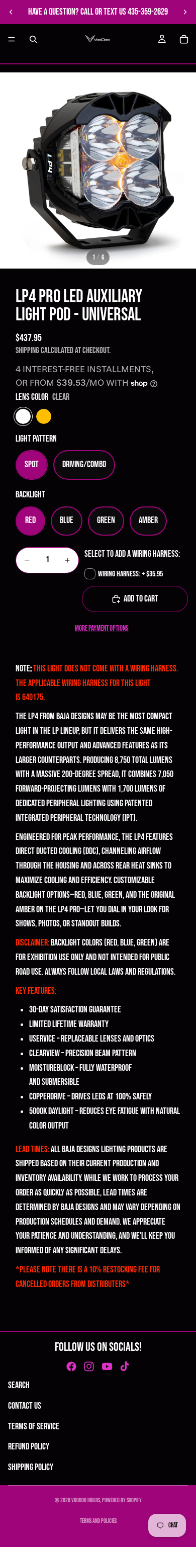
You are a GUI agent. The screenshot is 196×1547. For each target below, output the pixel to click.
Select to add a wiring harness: (132, 554)
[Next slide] (185, 12)
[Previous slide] (11, 12)
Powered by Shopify (122, 1500)
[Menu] (11, 39)
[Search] (33, 39)
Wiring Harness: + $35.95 (130, 574)
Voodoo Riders (85, 1500)
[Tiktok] (125, 1366)
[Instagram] (89, 1366)
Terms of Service (33, 1426)
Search (19, 1385)
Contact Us (24, 1406)
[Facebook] (71, 1366)
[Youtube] (107, 1366)
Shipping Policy (30, 1467)
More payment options (102, 628)
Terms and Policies (98, 1521)
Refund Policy (28, 1446)
